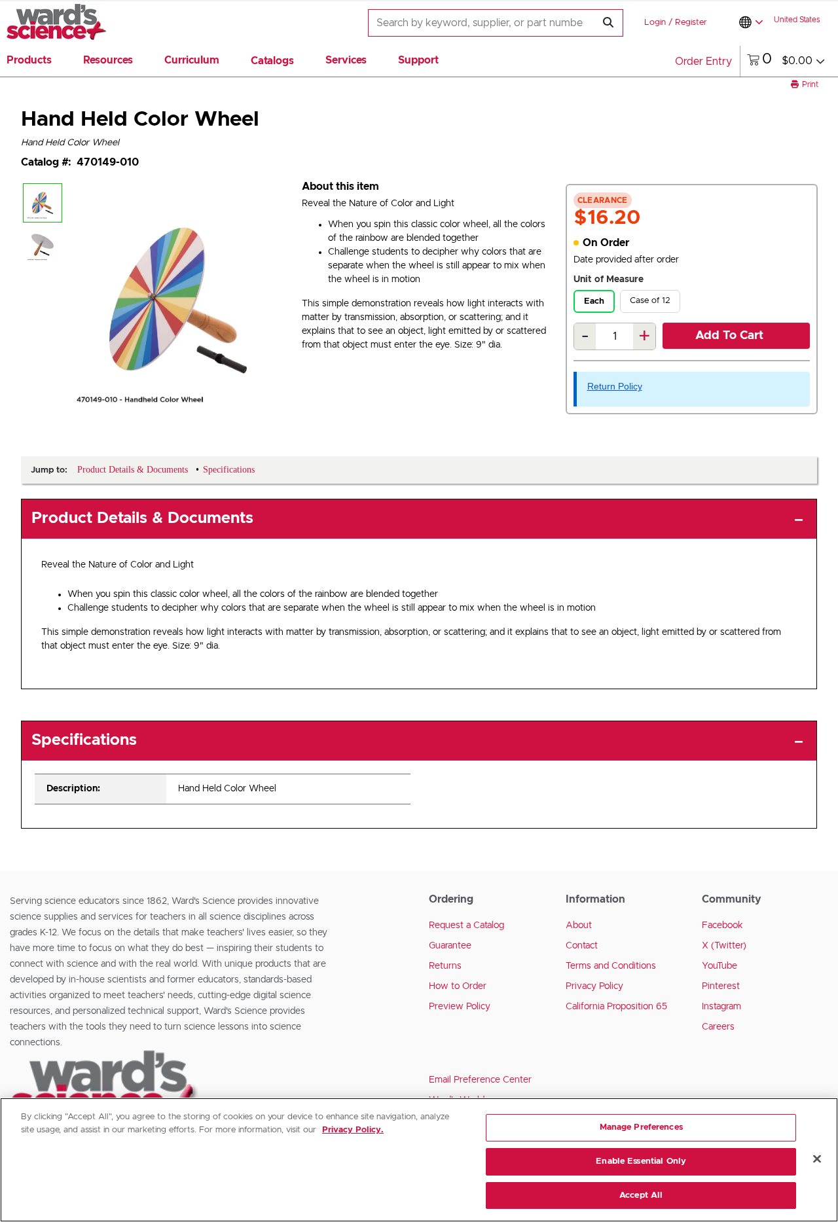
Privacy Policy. (353, 1130)
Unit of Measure (609, 279)
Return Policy (614, 386)
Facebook (722, 925)
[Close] (817, 1159)
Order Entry (703, 61)
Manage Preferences (641, 1127)
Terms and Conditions (611, 966)
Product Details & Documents (142, 518)
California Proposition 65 (616, 1006)
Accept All (641, 1195)
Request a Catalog (466, 925)
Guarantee (450, 945)
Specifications (84, 740)
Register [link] (691, 22)
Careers (718, 1027)
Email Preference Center (480, 1080)
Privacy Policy (594, 986)
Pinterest (721, 986)
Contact (582, 945)
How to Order (457, 986)
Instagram (721, 1006)
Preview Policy (459, 1006)
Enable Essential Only (641, 1161)
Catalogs (272, 61)
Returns (445, 966)
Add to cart (729, 336)
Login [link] (655, 22)
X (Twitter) (724, 945)
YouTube (719, 966)
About (579, 925)
